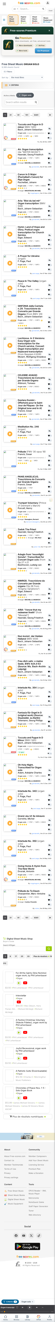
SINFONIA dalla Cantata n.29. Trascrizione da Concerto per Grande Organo (30, 311)
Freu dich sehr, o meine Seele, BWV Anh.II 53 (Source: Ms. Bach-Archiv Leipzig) (32, 666)
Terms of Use (10, 1169)
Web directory (35, 1215)
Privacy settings (11, 1177)
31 (11, 115)
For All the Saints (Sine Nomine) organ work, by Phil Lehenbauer (31, 974)
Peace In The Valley (32, 283)
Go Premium (43, 51)
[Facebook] (16, 1236)
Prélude (32, 453)
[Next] (36, 1307)
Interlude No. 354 (31, 690)
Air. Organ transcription (30, 152)
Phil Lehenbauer (19, 988)
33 (28, 956)
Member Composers (38, 1156)
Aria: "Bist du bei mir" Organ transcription (31, 204)
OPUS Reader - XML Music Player (37, 1192)
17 (16, 956)
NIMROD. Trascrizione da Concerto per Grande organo (31, 586)
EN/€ (51, 11)
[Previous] (22, 1307)
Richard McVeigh (25, 1009)
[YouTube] (24, 1236)
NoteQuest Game (36, 1202)
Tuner (31, 1211)
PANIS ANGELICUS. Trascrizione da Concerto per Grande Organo (31, 480)
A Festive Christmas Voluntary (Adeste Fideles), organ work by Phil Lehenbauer (31, 1022)
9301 (36, 115)
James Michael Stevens (24, 1103)
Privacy (7, 1173)
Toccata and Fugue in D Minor (30, 740)
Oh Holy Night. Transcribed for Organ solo (30, 769)
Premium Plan (34, 1169)
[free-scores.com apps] (4, 19)
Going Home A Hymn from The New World (32, 868)
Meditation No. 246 (28, 429)
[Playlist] (42, 1307)
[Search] (35, 102)
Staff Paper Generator (38, 1206)
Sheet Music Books (16, 1195)
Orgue (19, 978)
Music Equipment (15, 1204)
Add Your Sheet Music (38, 1160)
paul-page (35, 273)
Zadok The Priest (30, 530)
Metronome (34, 1198)
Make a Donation (36, 1173)
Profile (49, 1320)
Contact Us (9, 1160)
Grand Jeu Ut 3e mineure (31, 817)
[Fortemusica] (18, 1264)
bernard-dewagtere (33, 522)
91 (18, 115)
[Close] (49, 30)
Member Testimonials (13, 1165)
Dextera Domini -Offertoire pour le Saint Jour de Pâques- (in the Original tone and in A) (30, 405)
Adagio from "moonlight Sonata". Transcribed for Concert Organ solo (31, 559)
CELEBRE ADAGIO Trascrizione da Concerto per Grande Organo (31, 379)
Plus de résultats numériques (29, 1116)
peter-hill (37, 547)
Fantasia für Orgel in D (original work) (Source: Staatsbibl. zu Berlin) (30, 716)
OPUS (38, 1320)
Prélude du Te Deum (31, 892)
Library (27, 1320)
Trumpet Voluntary (32, 505)
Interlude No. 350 (31, 844)
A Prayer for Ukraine (28, 259)
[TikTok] (39, 1236)
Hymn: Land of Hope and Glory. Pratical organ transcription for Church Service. (31, 232)
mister (37, 908)
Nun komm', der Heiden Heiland (30, 639)
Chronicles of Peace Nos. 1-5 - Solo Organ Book (31, 1089)
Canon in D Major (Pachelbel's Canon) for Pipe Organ (30, 178)
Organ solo (26, 95)
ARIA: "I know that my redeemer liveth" (30, 613)
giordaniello (35, 167)
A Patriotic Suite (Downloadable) (31, 1071)
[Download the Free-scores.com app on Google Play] (27, 1246)
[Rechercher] (43, 9)
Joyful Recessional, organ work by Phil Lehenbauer (31, 1049)
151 (26, 115)
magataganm (34, 193)
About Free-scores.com (14, 1156)
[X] (31, 1236)
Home (5, 1320)
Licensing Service (36, 1165)
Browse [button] (16, 1320)
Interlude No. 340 (31, 794)
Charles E (28, 1077)
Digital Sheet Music (16, 1199)
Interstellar (21, 995)
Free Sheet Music (16, 1191)
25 (22, 956)
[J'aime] (17, 1307)
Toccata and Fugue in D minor (30, 127)
